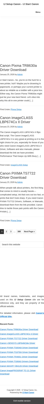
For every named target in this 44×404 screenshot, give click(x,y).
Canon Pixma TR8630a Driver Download (19, 329)
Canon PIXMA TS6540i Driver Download (19, 348)
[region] (22, 270)
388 (19, 231)
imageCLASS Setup (19, 165)
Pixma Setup (16, 109)
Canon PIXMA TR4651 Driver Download (19, 357)
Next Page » (29, 232)
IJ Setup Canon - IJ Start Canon (21, 4)
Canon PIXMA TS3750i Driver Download (19, 352)
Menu (38, 12)
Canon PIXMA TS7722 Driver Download (18, 338)
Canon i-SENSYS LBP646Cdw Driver (17, 343)
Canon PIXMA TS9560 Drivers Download (19, 361)
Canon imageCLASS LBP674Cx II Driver (19, 334)
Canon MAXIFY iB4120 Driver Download (19, 366)
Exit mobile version (22, 401)
